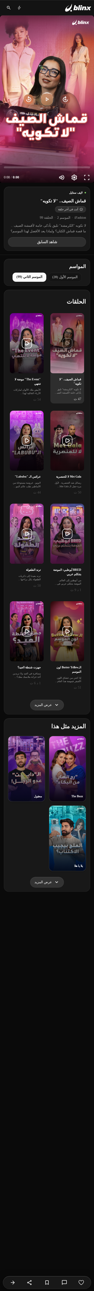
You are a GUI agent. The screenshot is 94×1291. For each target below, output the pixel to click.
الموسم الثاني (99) (29, 277)
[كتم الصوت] (61, 177)
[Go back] (12, 1282)
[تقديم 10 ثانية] (65, 99)
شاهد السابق (47, 242)
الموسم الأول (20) (65, 277)
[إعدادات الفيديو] (74, 177)
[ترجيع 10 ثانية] (29, 99)
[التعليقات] (64, 1282)
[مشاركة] (29, 1282)
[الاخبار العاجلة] (19, 8)
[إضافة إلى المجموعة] (47, 1282)
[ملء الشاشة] (86, 177)
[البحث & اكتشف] (8, 8)
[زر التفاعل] (81, 1282)
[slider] (47, 167)
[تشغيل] (47, 99)
